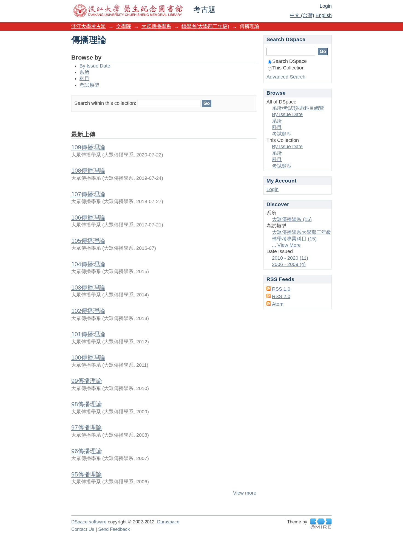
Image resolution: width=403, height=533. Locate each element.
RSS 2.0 (281, 296)
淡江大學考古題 (88, 26)
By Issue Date (95, 66)
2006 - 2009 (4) (289, 264)
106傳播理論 (88, 217)
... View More (286, 245)
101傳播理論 (88, 334)
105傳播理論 (88, 240)
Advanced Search (285, 77)
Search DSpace (289, 61)
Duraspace (168, 521)
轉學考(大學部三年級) (205, 26)
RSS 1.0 (281, 289)
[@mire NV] (321, 523)
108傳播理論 (88, 170)
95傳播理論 (86, 474)
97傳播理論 (86, 427)
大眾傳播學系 (156, 26)
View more (244, 493)
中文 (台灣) (302, 15)
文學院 (123, 26)
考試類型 (89, 85)
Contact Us (82, 529)
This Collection (288, 68)
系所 (84, 72)
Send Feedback (114, 529)
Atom (277, 304)
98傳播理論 (86, 404)
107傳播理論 (88, 194)
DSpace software (88, 521)
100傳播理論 (88, 357)
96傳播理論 (86, 451)
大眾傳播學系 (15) (292, 219)
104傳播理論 (88, 264)
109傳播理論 (88, 147)
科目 (84, 78)
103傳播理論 (88, 287)
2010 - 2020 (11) (290, 258)
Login (326, 6)
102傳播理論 (88, 310)
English (324, 15)
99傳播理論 (86, 380)
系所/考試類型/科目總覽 (298, 108)
